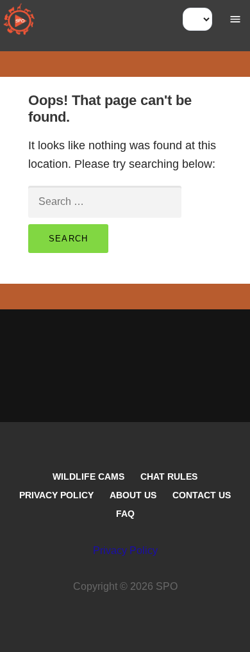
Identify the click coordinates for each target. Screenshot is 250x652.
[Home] (19, 19)
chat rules (168, 476)
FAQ (125, 514)
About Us (133, 495)
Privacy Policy (56, 495)
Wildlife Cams (88, 476)
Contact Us (201, 495)
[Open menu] (235, 19)
